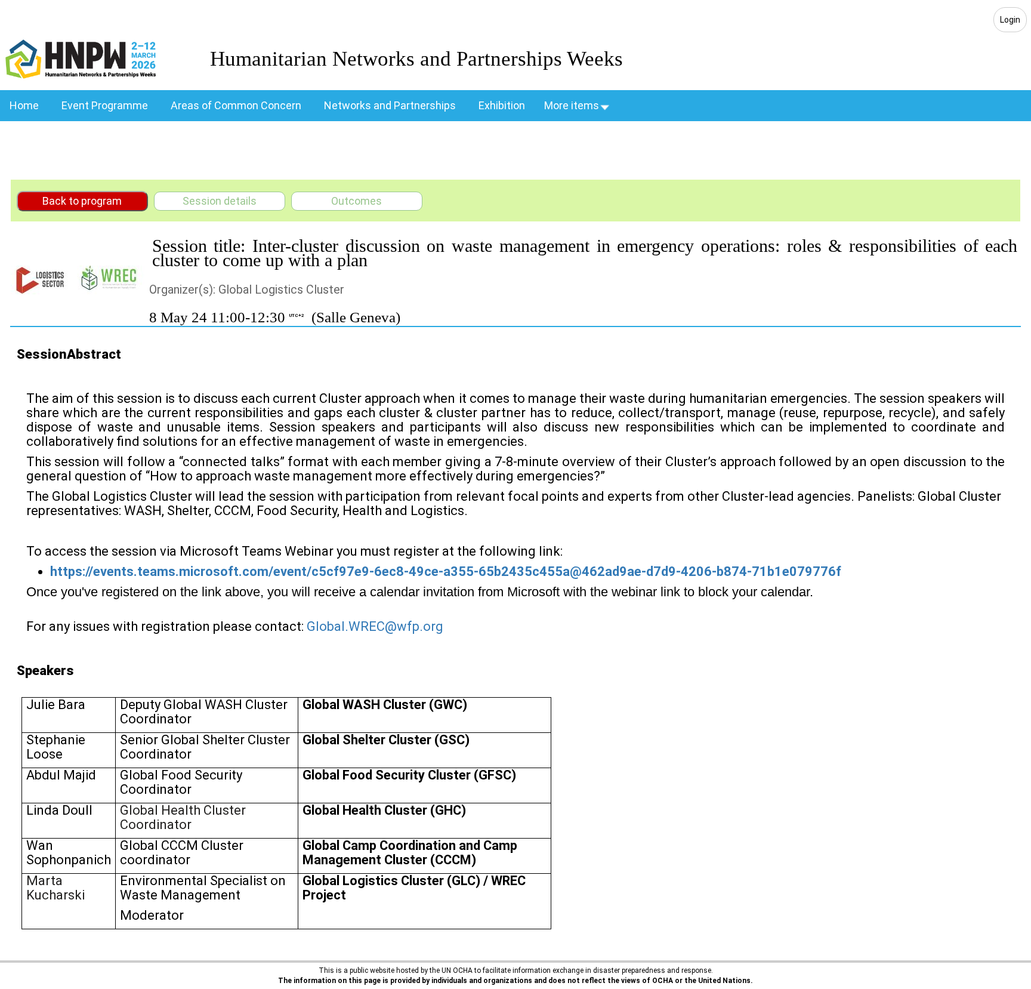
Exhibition (502, 105)
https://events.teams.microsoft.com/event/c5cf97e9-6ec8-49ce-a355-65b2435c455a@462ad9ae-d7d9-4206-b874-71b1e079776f (445, 571)
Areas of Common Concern (236, 105)
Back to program (82, 201)
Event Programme (104, 105)
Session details (220, 201)
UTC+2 (296, 315)
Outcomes (356, 201)
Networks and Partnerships (390, 105)
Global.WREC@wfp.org (375, 626)
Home (24, 105)
